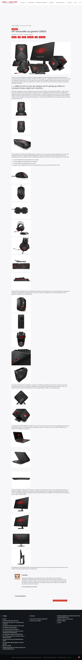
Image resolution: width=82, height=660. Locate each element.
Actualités (14, 29)
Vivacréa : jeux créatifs (35, 620)
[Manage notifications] (79, 657)
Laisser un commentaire (60, 600)
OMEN (24, 37)
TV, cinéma (69, 2)
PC (36, 37)
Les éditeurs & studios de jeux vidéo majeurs (13, 625)
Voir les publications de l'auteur (29, 586)
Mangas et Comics (60, 2)
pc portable (42, 37)
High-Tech (51, 2)
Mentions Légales (7, 645)
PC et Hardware (31, 2)
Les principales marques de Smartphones (13, 634)
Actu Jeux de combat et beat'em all (38, 618)
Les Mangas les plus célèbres (10, 627)
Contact (4, 618)
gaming (14, 37)
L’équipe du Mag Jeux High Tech (10, 620)
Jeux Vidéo (22, 2)
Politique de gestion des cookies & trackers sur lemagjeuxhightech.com (26, 657)
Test (75, 2)
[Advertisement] (38, 9)
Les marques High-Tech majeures (11, 629)
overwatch (30, 37)
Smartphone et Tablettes (41, 2)
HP (19, 37)
